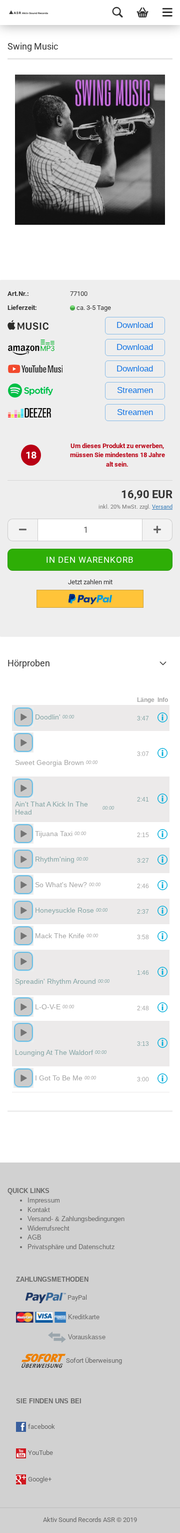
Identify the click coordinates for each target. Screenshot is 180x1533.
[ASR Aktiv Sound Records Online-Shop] (25, 12)
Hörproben (29, 663)
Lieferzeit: (22, 307)
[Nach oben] (27, 1517)
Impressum (44, 1200)
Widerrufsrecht (49, 1228)
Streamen (135, 390)
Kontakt (39, 1210)
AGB (35, 1237)
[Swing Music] (90, 149)
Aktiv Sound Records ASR (79, 1519)
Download (134, 325)
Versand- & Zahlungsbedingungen (76, 1219)
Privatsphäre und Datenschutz (71, 1247)
